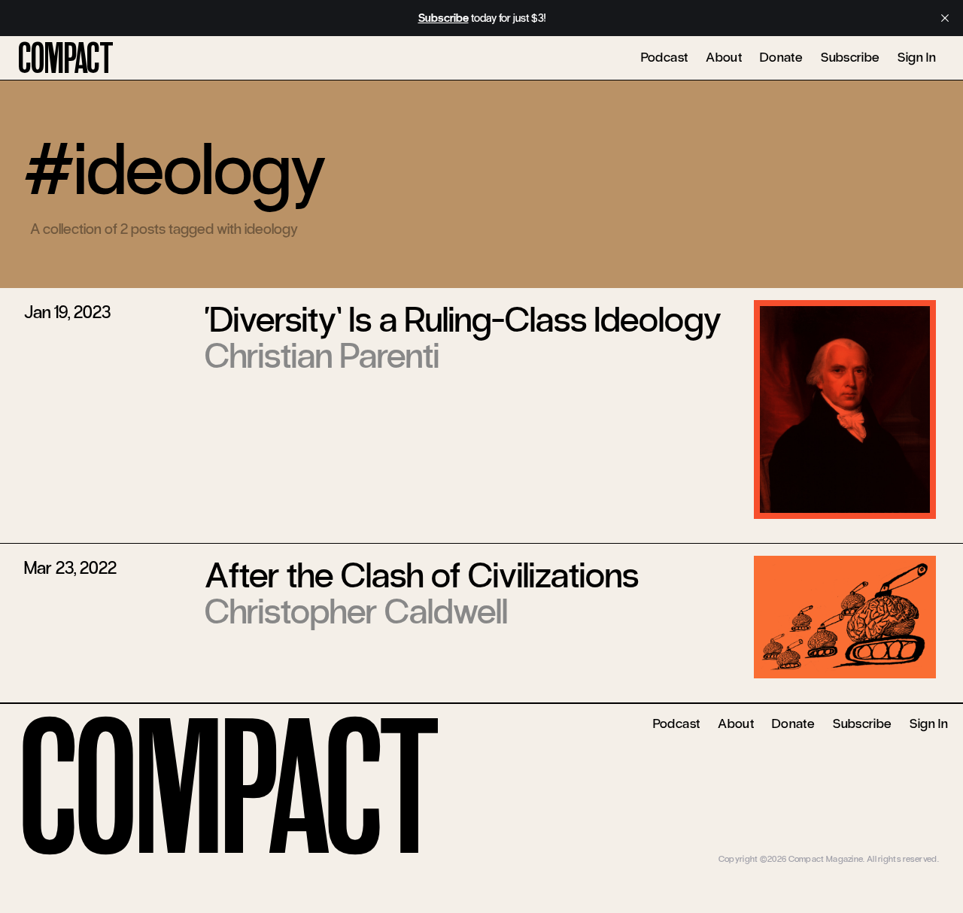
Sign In (917, 57)
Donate (781, 57)
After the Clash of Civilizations (422, 575)
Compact (66, 59)
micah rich (919, 848)
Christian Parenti (322, 356)
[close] (945, 18)
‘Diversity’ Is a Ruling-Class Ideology (463, 319)
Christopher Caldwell (356, 611)
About (724, 57)
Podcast (664, 57)
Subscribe (850, 57)
